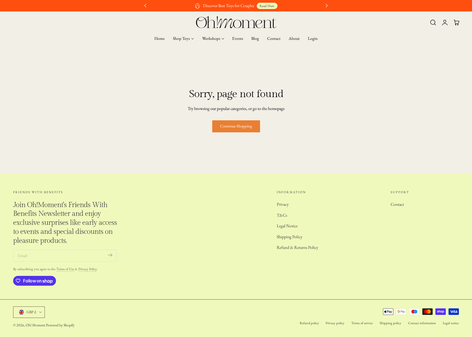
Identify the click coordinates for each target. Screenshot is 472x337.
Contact (397, 204)
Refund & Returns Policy (297, 247)
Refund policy (309, 323)
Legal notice (451, 323)
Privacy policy (335, 323)
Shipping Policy (289, 236)
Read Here (266, 6)
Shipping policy (390, 323)
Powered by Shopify (60, 325)
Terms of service (362, 323)
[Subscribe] (110, 255)
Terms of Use (65, 269)
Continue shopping (236, 126)
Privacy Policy (87, 269)
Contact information (422, 323)
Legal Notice (287, 226)
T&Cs (282, 215)
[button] (433, 22)
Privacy (283, 204)
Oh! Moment (35, 325)
